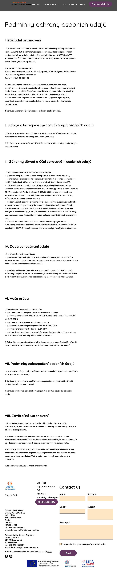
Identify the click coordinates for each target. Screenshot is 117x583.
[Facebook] (6, 556)
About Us (41, 493)
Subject (91, 507)
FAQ (39, 490)
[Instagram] (10, 556)
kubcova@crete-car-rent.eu (25, 530)
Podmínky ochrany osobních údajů (47, 497)
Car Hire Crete (11, 495)
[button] (100, 4)
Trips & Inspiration (46, 486)
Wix (50, 552)
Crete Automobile (18, 2)
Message (64, 523)
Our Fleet (41, 483)
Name (62, 494)
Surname (92, 494)
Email (62, 507)
